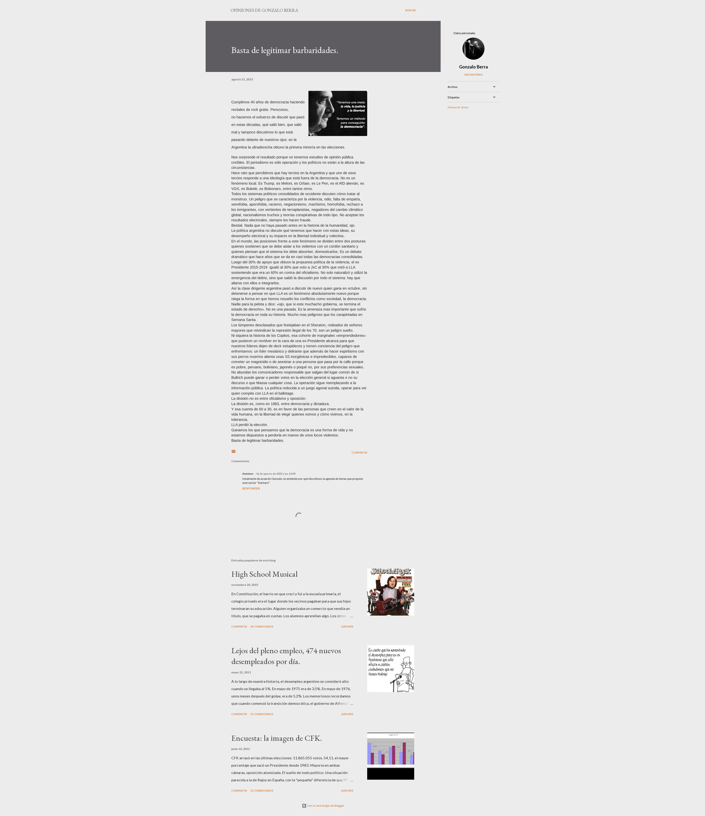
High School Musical (264, 574)
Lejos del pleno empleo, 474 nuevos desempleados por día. (286, 655)
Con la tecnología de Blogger (325, 805)
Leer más (347, 626)
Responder (251, 488)
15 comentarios (261, 714)
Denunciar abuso (458, 107)
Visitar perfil (473, 74)
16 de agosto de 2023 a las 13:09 (275, 473)
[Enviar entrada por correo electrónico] (233, 452)
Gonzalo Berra (473, 66)
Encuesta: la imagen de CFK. (276, 738)
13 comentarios (261, 790)
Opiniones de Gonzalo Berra (264, 10)
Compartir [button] (359, 452)
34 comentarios (261, 626)
